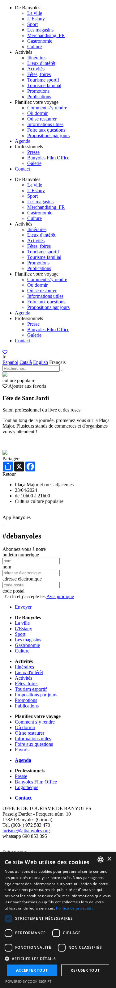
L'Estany (23, 628)
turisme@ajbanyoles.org (26, 830)
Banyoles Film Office (48, 157)
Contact (22, 168)
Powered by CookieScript (28, 981)
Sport (32, 24)
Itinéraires (36, 57)
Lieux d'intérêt (41, 63)
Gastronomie (39, 41)
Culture (34, 46)
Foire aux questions (46, 130)
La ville (34, 13)
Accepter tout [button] (32, 970)
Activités (36, 68)
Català (25, 362)
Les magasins (40, 29)
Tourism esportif (31, 689)
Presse (33, 152)
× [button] (109, 859)
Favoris (22, 749)
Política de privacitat (74, 908)
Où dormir (37, 113)
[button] (58, 958)
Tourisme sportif (43, 79)
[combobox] (100, 859)
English (40, 362)
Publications (39, 96)
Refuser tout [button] (85, 970)
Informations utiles (45, 124)
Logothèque (26, 787)
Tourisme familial (44, 85)
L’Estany (36, 18)
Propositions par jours (48, 135)
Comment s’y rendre (47, 107)
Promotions (38, 91)
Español (10, 362)
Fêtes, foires (39, 74)
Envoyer (23, 607)
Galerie (34, 163)
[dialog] (58, 920)
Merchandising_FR (46, 35)
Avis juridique (60, 596)
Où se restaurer (42, 118)
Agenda (22, 141)
